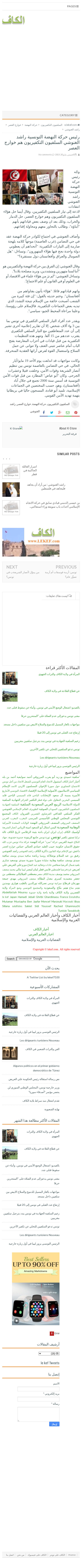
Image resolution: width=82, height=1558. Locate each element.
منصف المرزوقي (27, 878)
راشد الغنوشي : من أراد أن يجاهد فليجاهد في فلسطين (46, 486)
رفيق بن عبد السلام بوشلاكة (63, 855)
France (64, 896)
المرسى (33, 818)
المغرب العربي (10, 818)
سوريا (38, 860)
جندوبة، (12, 837)
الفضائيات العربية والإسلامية (41, 940)
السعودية (37, 804)
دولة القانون (54, 851)
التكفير (33, 799)
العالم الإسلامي (20, 809)
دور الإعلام (67, 851)
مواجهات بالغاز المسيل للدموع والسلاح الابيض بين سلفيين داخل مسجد (42, 724)
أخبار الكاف (68, 781)
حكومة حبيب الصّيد (52, 846)
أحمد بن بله (9, 776)
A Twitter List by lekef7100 (43, 977)
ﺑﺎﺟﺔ (40, 831)
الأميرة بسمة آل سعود (66, 795)
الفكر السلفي (72, 813)
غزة (69, 869)
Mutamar (7, 901)
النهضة (33, 822)
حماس (20, 846)
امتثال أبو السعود (40, 827)
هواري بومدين (10, 883)
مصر (39, 874)
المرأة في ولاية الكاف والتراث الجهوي (59, 674)
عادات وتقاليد (44, 864)
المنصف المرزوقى (70, 822)
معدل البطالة (45, 878)
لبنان (35, 869)
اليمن (53, 827)
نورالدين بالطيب (28, 883)
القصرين (35, 813)
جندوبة (19, 837)
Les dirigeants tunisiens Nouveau (60, 757)
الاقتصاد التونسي (18, 790)
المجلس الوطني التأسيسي (54, 818)
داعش (76, 851)
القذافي (57, 813)
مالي (18, 869)
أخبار (77, 781)
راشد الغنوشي (10, 851)
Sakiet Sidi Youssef (38, 906)
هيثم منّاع (62, 887)
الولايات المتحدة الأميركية (15, 822)
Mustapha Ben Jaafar (27, 901)
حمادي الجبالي (33, 846)
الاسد (14, 786)
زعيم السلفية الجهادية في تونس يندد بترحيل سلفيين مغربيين (47, 740)
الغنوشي (7, 809)
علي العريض (14, 864)
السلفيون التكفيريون (58, 404)
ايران (46, 831)
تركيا (77, 837)
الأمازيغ (6, 790)
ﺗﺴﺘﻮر (71, 837)
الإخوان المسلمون (36, 786)
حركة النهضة (39, 404)
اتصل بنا (10, 1554)
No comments (45, 154)
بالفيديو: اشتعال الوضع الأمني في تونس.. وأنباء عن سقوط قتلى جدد (43, 707)
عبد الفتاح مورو (29, 864)
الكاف (15, 813)
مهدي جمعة (9, 878)
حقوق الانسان (72, 846)
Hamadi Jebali (26, 896)
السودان (52, 809)
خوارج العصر (24, 404)
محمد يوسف (62, 874)
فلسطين (55, 869)
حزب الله (7, 842)
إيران (60, 832)
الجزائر (24, 799)
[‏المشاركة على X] (52, 412)
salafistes (17, 906)
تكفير (64, 837)
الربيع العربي (52, 804)
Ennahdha (74, 897)
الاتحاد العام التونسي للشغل (38, 781)
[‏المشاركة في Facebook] (44, 412)
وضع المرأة (15, 887)
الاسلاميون (63, 790)
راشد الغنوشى (26, 851)
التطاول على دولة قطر (49, 799)
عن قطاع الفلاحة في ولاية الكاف (62, 690)
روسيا (43, 855)
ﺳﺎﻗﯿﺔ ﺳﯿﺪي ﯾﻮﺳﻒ (20, 855)
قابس (47, 869)
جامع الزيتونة (31, 837)
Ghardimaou (51, 896)
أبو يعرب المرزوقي (44, 776)
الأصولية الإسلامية (47, 790)
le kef (5, 897)
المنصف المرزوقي (49, 822)
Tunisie (62, 910)
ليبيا (24, 869)
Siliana (6, 906)
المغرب (23, 818)
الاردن (21, 786)
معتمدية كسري (63, 878)
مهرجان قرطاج (71, 883)
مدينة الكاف (49, 874)
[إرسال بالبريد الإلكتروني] (68, 412)
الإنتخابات (46, 795)
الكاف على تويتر (57, 1554)
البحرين (66, 799)
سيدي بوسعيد (17, 860)
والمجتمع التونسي (33, 887)
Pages (71, 6)
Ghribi (39, 896)
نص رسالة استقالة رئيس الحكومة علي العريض (34, 1079)
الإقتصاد (32, 790)
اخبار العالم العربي (41, 934)
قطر (41, 869)
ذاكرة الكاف (41, 851)
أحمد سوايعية (24, 776)
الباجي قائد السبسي (28, 795)
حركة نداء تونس (20, 842)
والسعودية (49, 887)
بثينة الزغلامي (29, 831)
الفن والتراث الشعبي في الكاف (42, 1049)
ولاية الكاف (62, 892)
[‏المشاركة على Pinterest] (76, 412)
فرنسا (64, 869)
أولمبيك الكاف (72, 831)
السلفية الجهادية (10, 804)
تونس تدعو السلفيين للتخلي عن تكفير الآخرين (55, 749)
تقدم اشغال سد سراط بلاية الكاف (41, 1100)
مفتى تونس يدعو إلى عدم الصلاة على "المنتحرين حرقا (50, 715)
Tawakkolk (73, 910)
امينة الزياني (24, 827)
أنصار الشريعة (9, 827)
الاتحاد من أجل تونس (13, 781)
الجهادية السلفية (11, 799)
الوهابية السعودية (68, 827)
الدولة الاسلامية (71, 804)
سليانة (45, 860)
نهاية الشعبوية (51, 1109)
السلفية (25, 804)
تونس (56, 836)
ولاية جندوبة (35, 892)
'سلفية (76, 776)
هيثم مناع (74, 887)
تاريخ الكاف (13, 831)
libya (77, 901)
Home (72, 1554)
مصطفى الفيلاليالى (26, 874)
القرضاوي (46, 813)
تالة (4, 831)
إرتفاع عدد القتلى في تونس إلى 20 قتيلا (58, 732)
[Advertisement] (41, 67)
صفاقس (56, 864)
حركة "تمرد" (51, 842)
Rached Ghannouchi (67, 906)
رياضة (35, 855)
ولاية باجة (48, 892)
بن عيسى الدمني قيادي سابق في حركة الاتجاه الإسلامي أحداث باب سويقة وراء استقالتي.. (53, 504)
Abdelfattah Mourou (14, 892)
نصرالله (42, 883)
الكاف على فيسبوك (37, 1554)
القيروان (24, 813)
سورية (30, 860)
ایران (53, 831)
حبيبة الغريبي (66, 841)
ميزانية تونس (55, 883)
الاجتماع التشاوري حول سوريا (64, 786)
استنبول (57, 781)
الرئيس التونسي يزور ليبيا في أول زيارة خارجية (54, 766)
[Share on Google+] (60, 412)
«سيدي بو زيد (63, 776)
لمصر (29, 869)
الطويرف (33, 809)
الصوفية (43, 809)
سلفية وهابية (57, 860)
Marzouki (68, 901)
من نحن (20, 1554)
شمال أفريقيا (67, 864)
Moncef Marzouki (51, 901)
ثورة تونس (44, 837)
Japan (13, 896)
